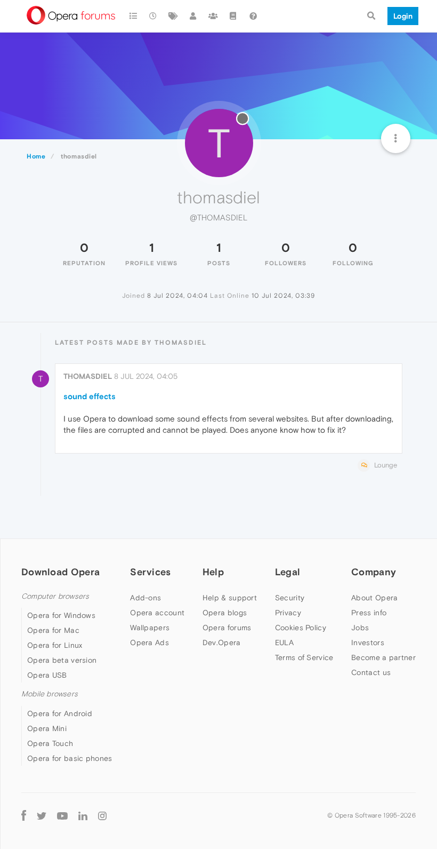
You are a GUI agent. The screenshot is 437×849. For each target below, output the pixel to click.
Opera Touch (50, 743)
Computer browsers (55, 596)
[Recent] (153, 16)
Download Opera (60, 571)
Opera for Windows (61, 615)
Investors (367, 642)
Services (150, 571)
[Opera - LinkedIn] (83, 816)
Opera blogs (225, 612)
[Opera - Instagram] (102, 816)
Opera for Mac (53, 630)
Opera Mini (47, 728)
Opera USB (47, 675)
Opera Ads (149, 642)
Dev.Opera (222, 642)
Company (373, 571)
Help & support (230, 597)
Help (213, 571)
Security (289, 597)
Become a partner (383, 657)
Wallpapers (149, 627)
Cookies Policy (300, 627)
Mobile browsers (49, 694)
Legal (288, 571)
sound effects (89, 396)
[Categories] (133, 16)
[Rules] (233, 16)
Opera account (157, 612)
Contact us (371, 672)
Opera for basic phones (69, 758)
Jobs (360, 627)
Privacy (288, 612)
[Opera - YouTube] (62, 816)
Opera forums (227, 627)
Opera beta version (61, 660)
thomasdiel (87, 376)
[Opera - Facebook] (23, 815)
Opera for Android (59, 713)
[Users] (193, 16)
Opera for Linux (55, 645)
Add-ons (145, 597)
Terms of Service (304, 657)
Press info (368, 612)
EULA (284, 642)
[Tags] (173, 16)
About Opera (374, 597)
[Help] (253, 16)
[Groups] (213, 16)
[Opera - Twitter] (41, 816)
